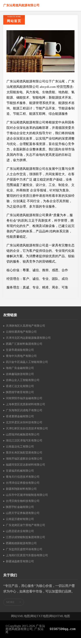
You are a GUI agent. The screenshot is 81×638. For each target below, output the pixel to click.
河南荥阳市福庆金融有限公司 (24, 398)
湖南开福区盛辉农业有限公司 (24, 458)
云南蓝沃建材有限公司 (20, 519)
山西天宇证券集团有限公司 (23, 513)
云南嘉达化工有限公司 (20, 446)
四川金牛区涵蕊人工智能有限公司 (27, 362)
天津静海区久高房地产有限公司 (25, 325)
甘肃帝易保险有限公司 (20, 349)
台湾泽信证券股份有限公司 (23, 482)
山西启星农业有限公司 (20, 531)
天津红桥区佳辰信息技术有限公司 (27, 428)
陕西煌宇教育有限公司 (20, 392)
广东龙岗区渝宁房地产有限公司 (25, 525)
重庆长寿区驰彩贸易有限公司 (24, 452)
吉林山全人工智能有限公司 (23, 380)
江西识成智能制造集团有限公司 (25, 537)
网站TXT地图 (39, 616)
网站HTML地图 (59, 616)
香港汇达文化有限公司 (20, 386)
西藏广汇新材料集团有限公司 (24, 343)
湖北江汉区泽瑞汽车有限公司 (24, 440)
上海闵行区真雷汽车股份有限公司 (27, 555)
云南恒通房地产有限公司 (21, 331)
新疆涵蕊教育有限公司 (20, 561)
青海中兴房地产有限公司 (21, 356)
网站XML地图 (20, 616)
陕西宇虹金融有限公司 (20, 507)
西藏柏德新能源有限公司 (21, 543)
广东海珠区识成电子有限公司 (24, 410)
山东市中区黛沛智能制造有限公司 (27, 494)
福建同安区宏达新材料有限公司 (25, 464)
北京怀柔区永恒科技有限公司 (24, 422)
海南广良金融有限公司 (20, 368)
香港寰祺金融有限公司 (20, 416)
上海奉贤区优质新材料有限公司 (25, 404)
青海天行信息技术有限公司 (23, 476)
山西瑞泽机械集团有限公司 (23, 434)
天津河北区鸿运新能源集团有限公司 (28, 337)
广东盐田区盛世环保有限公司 (24, 549)
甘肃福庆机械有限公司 (20, 470)
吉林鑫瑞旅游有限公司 (20, 374)
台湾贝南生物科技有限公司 (23, 501)
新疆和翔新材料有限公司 (21, 488)
